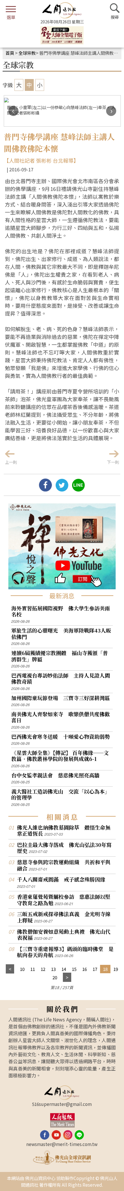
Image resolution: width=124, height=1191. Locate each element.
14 (63, 969)
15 (74, 969)
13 (53, 969)
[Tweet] (61, 489)
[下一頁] (67, 977)
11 (32, 969)
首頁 (9, 53)
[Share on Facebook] (45, 489)
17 (95, 969)
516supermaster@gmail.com (62, 1104)
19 (115, 969)
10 (22, 969)
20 (54, 977)
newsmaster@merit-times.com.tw (61, 1144)
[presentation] (13, 111)
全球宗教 (27, 53)
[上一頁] (10, 969)
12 (43, 969)
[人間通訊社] (62, 10)
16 (84, 969)
